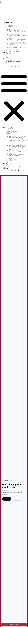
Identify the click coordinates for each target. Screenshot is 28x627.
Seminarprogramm (7, 22)
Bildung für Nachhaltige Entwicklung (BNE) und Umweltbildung (18, 32)
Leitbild (7, 57)
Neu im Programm (10, 27)
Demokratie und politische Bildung (17, 34)
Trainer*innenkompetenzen (15, 46)
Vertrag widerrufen (14, 624)
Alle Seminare (9, 24)
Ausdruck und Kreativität (15, 30)
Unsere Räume (9, 60)
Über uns (5, 52)
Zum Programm (17, 499)
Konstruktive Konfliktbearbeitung (17, 40)
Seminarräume (6, 58)
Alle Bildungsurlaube (11, 25)
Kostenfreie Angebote (11, 26)
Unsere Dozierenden (11, 55)
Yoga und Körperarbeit (14, 51)
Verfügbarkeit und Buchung (13, 61)
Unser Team (9, 53)
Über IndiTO (9, 56)
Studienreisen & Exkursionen (16, 49)
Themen (8, 29)
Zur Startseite (7, 499)
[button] (14, 97)
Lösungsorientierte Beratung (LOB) (17, 42)
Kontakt (5, 62)
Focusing (11, 38)
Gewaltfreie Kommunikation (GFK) (17, 39)
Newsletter (5, 64)
